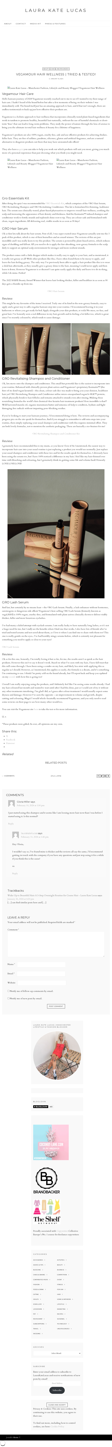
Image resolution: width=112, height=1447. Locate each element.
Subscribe (57, 1390)
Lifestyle (60, 1304)
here (36, 709)
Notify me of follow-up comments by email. (31, 991)
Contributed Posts (40, 1280)
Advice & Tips (38, 1265)
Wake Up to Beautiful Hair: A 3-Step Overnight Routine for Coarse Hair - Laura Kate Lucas (52, 895)
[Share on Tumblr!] (108, 776)
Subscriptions (38, 1324)
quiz (21, 149)
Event (59, 1280)
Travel (36, 1329)
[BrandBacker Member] (47, 1193)
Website (11, 982)
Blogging (37, 1270)
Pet (34, 1314)
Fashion (36, 1284)
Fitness (60, 1284)
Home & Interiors (64, 1299)
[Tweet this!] (101, 776)
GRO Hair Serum (56, 291)
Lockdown (37, 1309)
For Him (60, 1289)
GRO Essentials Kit (55, 203)
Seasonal (61, 1319)
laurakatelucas (29, 833)
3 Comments (9, 776)
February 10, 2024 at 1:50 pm (31, 805)
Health (36, 1299)
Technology (62, 1324)
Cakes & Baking (39, 1275)
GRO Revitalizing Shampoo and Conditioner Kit (56, 433)
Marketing (61, 1309)
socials (12, 676)
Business (60, 1270)
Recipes (60, 1314)
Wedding (36, 1334)
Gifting (36, 1294)
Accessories (38, 1260)
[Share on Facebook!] (98, 776)
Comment (13, 929)
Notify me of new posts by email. (26, 998)
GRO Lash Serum (10, 647)
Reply (11, 823)
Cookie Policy (57, 1426)
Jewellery (37, 1304)
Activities (60, 1260)
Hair (52, 69)
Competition (62, 1275)
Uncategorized (62, 69)
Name (11, 964)
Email (11, 973)
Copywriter (62, 1231)
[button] (36, 349)
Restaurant (37, 1319)
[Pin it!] (105, 776)
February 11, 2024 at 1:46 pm (35, 836)
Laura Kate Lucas (56, 10)
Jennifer (9, 1437)
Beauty (46, 69)
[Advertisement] (56, 47)
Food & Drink (38, 1289)
